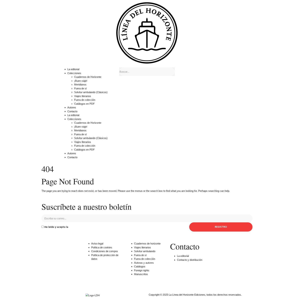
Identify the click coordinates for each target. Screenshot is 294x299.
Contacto (72, 111)
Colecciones (74, 73)
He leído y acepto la (69, 227)
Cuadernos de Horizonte (87, 76)
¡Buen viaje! (80, 80)
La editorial (73, 69)
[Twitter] (183, 283)
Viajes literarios (82, 96)
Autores (71, 107)
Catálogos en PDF (84, 103)
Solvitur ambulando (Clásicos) (91, 92)
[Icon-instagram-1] (193, 283)
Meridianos (80, 84)
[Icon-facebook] (174, 283)
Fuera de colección (84, 99)
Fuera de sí (80, 88)
